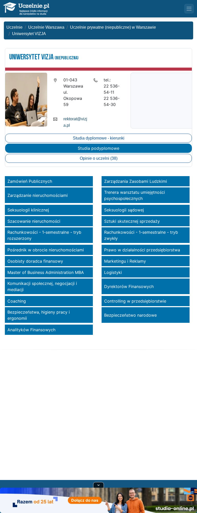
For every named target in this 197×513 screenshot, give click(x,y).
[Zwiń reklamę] (98, 485)
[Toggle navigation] (189, 9)
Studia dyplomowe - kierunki (98, 138)
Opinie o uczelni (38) (98, 158)
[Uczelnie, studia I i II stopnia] (26, 8)
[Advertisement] (98, 421)
